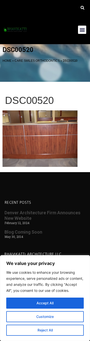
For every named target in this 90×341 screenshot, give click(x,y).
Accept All (45, 303)
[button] (82, 8)
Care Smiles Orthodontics (37, 60)
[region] (45, 298)
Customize (45, 316)
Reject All (45, 330)
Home (7, 60)
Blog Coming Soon (23, 232)
